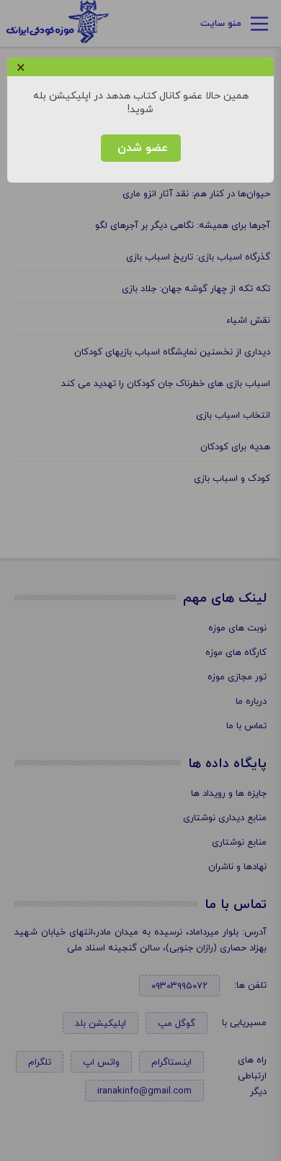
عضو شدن (141, 148)
